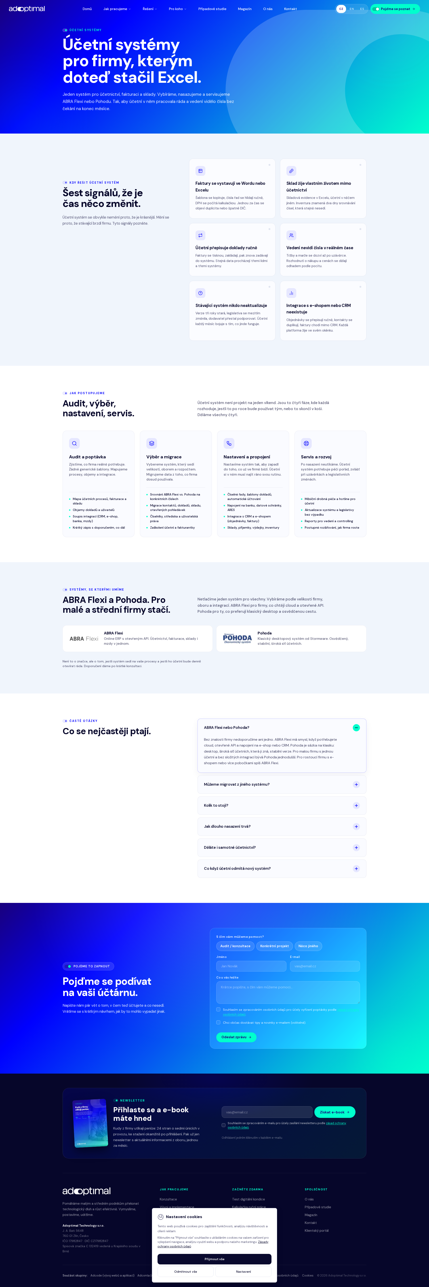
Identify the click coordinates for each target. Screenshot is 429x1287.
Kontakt (290, 9)
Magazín (245, 9)
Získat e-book (332, 1112)
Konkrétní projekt (274, 946)
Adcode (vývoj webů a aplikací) (112, 1275)
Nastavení (243, 1272)
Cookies (307, 1275)
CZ (341, 9)
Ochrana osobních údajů (281, 1275)
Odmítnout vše (185, 1272)
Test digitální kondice (248, 1199)
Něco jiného (308, 946)
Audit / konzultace (235, 946)
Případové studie (212, 9)
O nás (268, 9)
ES (362, 9)
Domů (87, 9)
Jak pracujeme (115, 9)
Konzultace (168, 1199)
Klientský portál (317, 1230)
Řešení (148, 9)
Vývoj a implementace (177, 1207)
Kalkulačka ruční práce (249, 1207)
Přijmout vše (215, 1259)
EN (352, 9)
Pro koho (176, 9)
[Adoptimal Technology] (27, 9)
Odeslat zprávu (233, 1037)
